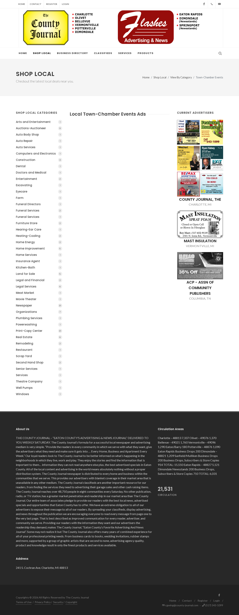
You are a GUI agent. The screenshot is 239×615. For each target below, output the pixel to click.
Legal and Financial (38, 280)
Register (51, 4)
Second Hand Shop (38, 362)
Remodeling (38, 343)
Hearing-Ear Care (38, 229)
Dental (38, 166)
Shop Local (159, 77)
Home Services (38, 255)
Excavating (38, 185)
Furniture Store (38, 223)
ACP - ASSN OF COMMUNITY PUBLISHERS (200, 288)
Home (21, 4)
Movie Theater (38, 299)
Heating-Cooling (38, 236)
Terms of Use (24, 602)
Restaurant (38, 350)
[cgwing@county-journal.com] (219, 4)
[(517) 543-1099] (211, 4)
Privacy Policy (43, 602)
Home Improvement (38, 248)
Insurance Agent (38, 261)
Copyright (71, 602)
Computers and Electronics (38, 153)
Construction (38, 160)
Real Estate (38, 337)
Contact (35, 4)
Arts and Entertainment (38, 122)
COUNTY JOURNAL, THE (200, 199)
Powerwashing (38, 324)
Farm (38, 198)
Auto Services (38, 147)
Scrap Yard (38, 356)
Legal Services (38, 286)
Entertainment (38, 179)
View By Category (181, 77)
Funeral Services (38, 210)
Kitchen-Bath (38, 267)
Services (38, 375)
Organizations (38, 312)
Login (65, 4)
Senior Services (38, 369)
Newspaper (38, 305)
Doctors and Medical (38, 172)
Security (58, 602)
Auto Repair (38, 141)
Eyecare (38, 191)
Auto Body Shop (38, 134)
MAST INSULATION (200, 241)
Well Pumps (38, 388)
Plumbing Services (38, 318)
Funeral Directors (38, 204)
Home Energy (38, 242)
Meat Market (38, 293)
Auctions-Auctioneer (38, 128)
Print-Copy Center (38, 331)
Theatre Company (38, 381)
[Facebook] (204, 4)
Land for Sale (38, 274)
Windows (38, 394)
